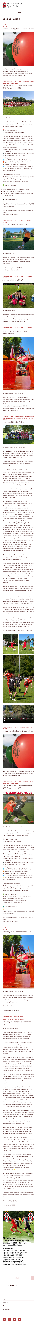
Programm (15, 1010)
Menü (19, 12)
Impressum (6, 1309)
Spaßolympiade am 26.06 (12, 280)
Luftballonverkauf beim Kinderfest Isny (18, 29)
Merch (5, 1306)
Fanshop (5, 1302)
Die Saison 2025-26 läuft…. (13, 422)
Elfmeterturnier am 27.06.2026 (14, 225)
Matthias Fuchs (18, 1019)
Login (4, 1299)
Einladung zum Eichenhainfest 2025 (16, 932)
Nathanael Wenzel (13, 83)
